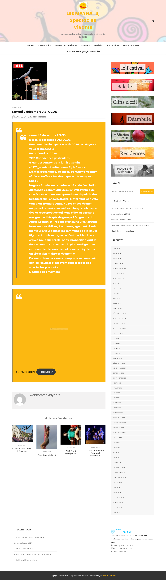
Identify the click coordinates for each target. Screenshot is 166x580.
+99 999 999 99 (119, 551)
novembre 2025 (119, 268)
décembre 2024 (119, 313)
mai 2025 (116, 298)
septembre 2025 (119, 278)
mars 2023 (117, 408)
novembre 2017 (119, 502)
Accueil (30, 45)
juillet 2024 (118, 333)
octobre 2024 (119, 323)
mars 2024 (117, 353)
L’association (44, 45)
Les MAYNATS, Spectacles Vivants (83, 20)
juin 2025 (116, 293)
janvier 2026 (118, 263)
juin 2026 (116, 248)
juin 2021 (116, 487)
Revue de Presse (131, 45)
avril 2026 (117, 253)
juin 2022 (116, 443)
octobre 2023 (119, 373)
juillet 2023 (117, 388)
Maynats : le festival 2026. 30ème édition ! (130, 225)
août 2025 (117, 283)
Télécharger (46, 371)
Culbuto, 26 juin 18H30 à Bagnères (127, 208)
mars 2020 (117, 492)
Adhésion (98, 45)
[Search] (153, 21)
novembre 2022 (119, 423)
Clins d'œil (16, 108)
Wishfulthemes (109, 575)
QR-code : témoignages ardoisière (83, 51)
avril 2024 (117, 348)
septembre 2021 (119, 477)
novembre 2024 (119, 318)
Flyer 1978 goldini (25, 371)
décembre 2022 (119, 418)
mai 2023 (116, 398)
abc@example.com (122, 548)
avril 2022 (117, 453)
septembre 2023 (119, 378)
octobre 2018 (118, 497)
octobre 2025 (118, 273)
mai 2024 (116, 343)
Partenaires (113, 45)
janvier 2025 (118, 308)
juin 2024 (116, 338)
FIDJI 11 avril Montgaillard (122, 231)
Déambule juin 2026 (47, 455)
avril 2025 (117, 303)
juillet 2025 (117, 288)
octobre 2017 (118, 507)
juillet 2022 (117, 438)
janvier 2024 (118, 358)
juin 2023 (116, 393)
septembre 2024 (119, 328)
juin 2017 (116, 512)
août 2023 (117, 383)
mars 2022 (117, 457)
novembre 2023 (119, 368)
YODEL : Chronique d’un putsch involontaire (95, 453)
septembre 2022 (119, 433)
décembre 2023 (119, 363)
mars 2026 (117, 258)
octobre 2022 (119, 428)
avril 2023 (117, 403)
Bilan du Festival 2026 (121, 219)
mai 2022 (116, 448)
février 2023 (118, 413)
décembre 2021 (119, 467)
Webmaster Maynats (24, 117)
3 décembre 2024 (40, 117)
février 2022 (118, 462)
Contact (85, 45)
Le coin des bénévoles (66, 45)
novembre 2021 (119, 472)
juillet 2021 (117, 482)
